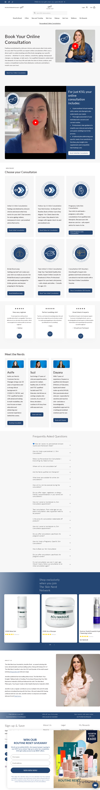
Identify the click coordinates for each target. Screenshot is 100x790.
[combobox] (50, 13)
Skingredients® (15, 672)
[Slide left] (46, 645)
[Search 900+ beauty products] (35, 13)
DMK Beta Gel (10, 631)
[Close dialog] (95, 734)
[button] (17, 18)
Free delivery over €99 (16, 714)
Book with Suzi (36, 414)
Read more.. (17, 696)
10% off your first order (50, 714)
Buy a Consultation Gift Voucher (80, 290)
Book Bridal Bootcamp (16, 293)
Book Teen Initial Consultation (49, 293)
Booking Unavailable (15, 423)
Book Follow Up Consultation (49, 230)
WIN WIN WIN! (30, 770)
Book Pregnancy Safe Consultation (77, 232)
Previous (94, 591)
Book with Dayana (60, 420)
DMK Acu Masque (49, 631)
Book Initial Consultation (16, 230)
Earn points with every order (84, 714)
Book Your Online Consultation (16, 73)
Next (98, 591)
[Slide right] (54, 645)
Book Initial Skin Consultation (79, 153)
